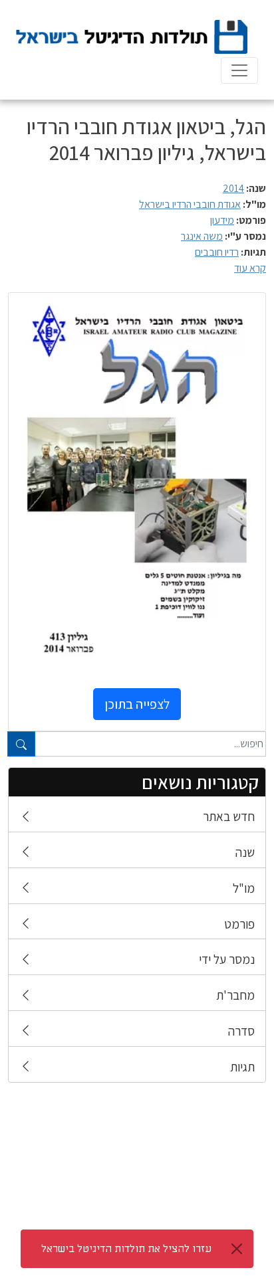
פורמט (239, 924)
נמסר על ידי (227, 959)
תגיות (242, 1066)
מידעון (222, 220)
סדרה (241, 1031)
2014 (233, 188)
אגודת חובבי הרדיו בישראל (190, 204)
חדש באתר (229, 816)
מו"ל (244, 888)
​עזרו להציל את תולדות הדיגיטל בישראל (126, 1248)
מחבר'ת (235, 995)
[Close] (237, 1248)
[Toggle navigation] (239, 70)
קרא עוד (250, 268)
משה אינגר (202, 236)
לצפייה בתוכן (137, 704)
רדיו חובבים (217, 252)
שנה (245, 852)
